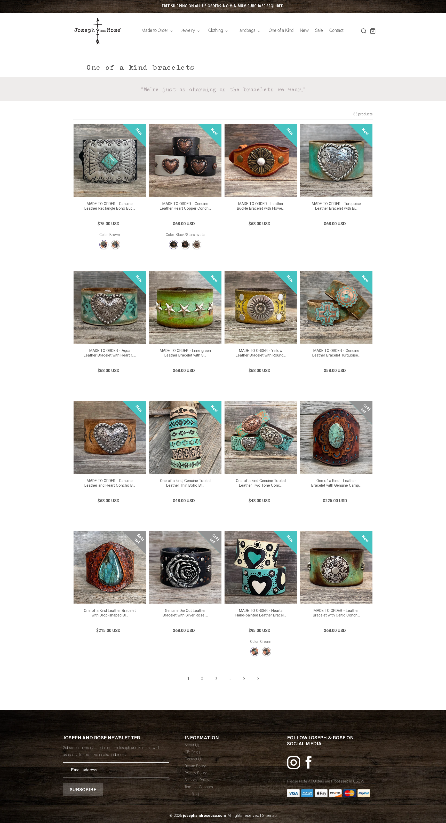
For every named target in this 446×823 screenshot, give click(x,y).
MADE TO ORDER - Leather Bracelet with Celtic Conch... (336, 613)
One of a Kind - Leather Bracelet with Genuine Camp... (336, 483)
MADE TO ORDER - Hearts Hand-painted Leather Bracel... (260, 613)
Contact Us (194, 759)
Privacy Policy (196, 773)
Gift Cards (192, 752)
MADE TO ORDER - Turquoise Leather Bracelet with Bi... (336, 206)
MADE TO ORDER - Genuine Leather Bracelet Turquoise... (336, 353)
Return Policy (195, 766)
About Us (192, 745)
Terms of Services (199, 787)
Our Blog (192, 794)
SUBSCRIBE (83, 789)
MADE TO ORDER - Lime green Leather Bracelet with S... (185, 353)
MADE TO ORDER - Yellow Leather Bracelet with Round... (261, 353)
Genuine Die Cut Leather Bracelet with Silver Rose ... (185, 613)
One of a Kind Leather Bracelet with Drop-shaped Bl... (110, 613)
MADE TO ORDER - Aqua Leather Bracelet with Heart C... (110, 353)
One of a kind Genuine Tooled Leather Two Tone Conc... (261, 483)
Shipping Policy (197, 780)
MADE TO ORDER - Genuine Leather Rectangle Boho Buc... (109, 206)
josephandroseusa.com (204, 815)
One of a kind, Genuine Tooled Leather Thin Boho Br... (185, 483)
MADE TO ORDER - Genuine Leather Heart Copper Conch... (185, 206)
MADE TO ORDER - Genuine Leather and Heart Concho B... (109, 483)
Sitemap (269, 815)
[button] (363, 31)
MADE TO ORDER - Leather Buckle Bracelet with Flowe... (260, 206)
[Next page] (258, 678)
